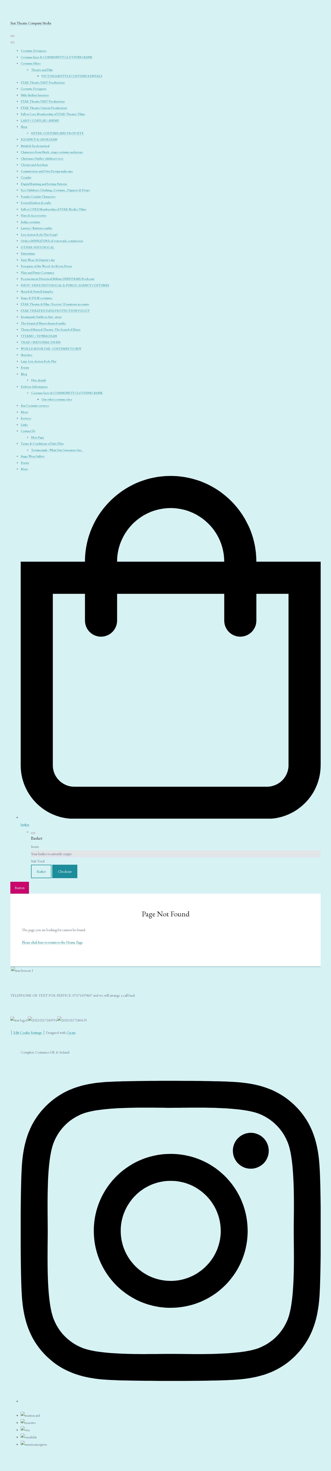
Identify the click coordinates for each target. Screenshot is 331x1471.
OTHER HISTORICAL (37, 247)
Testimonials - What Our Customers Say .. (57, 450)
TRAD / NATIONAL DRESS (41, 342)
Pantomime (28, 253)
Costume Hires (31, 63)
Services (26, 418)
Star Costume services (35, 406)
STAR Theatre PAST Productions (43, 82)
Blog (24, 374)
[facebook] (171, 1399)
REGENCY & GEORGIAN (39, 139)
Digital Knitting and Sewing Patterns (44, 184)
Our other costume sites (56, 399)
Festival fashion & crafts (36, 203)
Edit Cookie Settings (27, 1032)
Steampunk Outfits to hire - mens (41, 317)
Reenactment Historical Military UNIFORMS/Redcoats (58, 279)
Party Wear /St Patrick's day (38, 260)
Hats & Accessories (34, 215)
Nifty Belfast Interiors (35, 95)
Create (71, 1032)
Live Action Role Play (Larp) (39, 235)
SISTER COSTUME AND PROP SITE (57, 133)
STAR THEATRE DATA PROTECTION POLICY (55, 311)
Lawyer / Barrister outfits (36, 228)
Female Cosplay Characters (38, 197)
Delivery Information (34, 387)
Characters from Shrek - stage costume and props (52, 152)
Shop (24, 127)
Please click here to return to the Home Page (52, 942)
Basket (41, 871)
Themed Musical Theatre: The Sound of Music (51, 329)
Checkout (65, 871)
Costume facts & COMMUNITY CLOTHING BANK (56, 57)
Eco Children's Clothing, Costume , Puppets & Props (55, 190)
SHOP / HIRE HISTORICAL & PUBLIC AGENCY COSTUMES (65, 285)
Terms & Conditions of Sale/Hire (42, 444)
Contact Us (28, 431)
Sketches (26, 355)
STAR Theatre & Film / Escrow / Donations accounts (55, 304)
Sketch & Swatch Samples (37, 291)
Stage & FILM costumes (36, 298)
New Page (37, 437)
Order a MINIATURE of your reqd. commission (52, 241)
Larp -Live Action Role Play (38, 361)
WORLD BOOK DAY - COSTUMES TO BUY (51, 349)
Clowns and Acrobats (34, 165)
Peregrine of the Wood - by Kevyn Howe (46, 266)
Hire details (38, 380)
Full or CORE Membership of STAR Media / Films (53, 209)
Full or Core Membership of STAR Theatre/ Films (53, 114)
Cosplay (26, 177)
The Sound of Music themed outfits (43, 323)
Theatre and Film (42, 70)
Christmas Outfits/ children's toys (42, 158)
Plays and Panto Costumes (37, 273)
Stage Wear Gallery (32, 456)
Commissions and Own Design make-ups (47, 171)
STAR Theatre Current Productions (44, 108)
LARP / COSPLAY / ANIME (40, 120)
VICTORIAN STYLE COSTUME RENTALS (71, 76)
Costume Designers (34, 51)
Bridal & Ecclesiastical (35, 146)
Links (24, 425)
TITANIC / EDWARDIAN (39, 336)
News (24, 412)
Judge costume (30, 222)
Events (25, 367)
